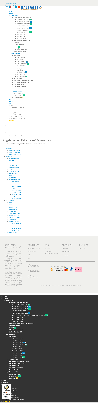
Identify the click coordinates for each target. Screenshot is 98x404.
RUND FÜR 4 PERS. (21, 34)
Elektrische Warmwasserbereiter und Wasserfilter (18, 184)
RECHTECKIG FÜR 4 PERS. (24, 24)
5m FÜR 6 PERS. (22, 76)
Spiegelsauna (13, 209)
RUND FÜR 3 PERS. (21, 36)
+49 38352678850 (10, 3)
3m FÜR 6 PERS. (21, 68)
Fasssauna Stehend (15, 217)
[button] (1, 294)
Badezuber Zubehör (15, 180)
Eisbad (11, 169)
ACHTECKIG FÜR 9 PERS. (24, 19)
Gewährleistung (16, 114)
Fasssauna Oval (14, 215)
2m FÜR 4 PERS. (21, 59)
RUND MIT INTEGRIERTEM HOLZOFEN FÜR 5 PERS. (30, 315)
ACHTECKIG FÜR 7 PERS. (23, 26)
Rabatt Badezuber (14, 152)
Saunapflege (16, 230)
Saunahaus (12, 220)
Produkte (11, 13)
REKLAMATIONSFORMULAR (18, 118)
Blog (10, 99)
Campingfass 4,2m (19, 93)
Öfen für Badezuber (15, 171)
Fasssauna (12, 203)
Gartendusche (19, 95)
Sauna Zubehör (14, 222)
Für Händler (82, 248)
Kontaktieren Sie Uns (33, 248)
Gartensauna (10, 201)
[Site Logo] (31, 8)
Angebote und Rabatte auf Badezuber (13, 176)
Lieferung (13, 112)
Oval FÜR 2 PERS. (21, 38)
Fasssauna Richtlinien (17, 110)
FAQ (12, 106)
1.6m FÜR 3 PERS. (21, 57)
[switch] (6, 397)
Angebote (9, 148)
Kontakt (11, 101)
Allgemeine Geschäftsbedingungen (52, 252)
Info (10, 104)
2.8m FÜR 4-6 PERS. (23, 64)
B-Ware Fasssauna (14, 150)
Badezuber (9, 156)
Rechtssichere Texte (16, 116)
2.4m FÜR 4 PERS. (22, 62)
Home (10, 11)
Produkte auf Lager (15, 154)
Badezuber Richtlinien (17, 108)
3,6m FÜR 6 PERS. (21, 70)
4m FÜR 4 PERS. (22, 72)
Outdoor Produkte (12, 232)
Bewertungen (31, 251)
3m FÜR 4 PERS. (21, 66)
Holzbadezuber (14, 167)
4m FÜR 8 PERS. (21, 74)
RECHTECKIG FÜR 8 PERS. (24, 22)
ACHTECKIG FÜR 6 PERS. (24, 28)
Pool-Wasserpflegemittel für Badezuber (18, 190)
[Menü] (10, 385)
